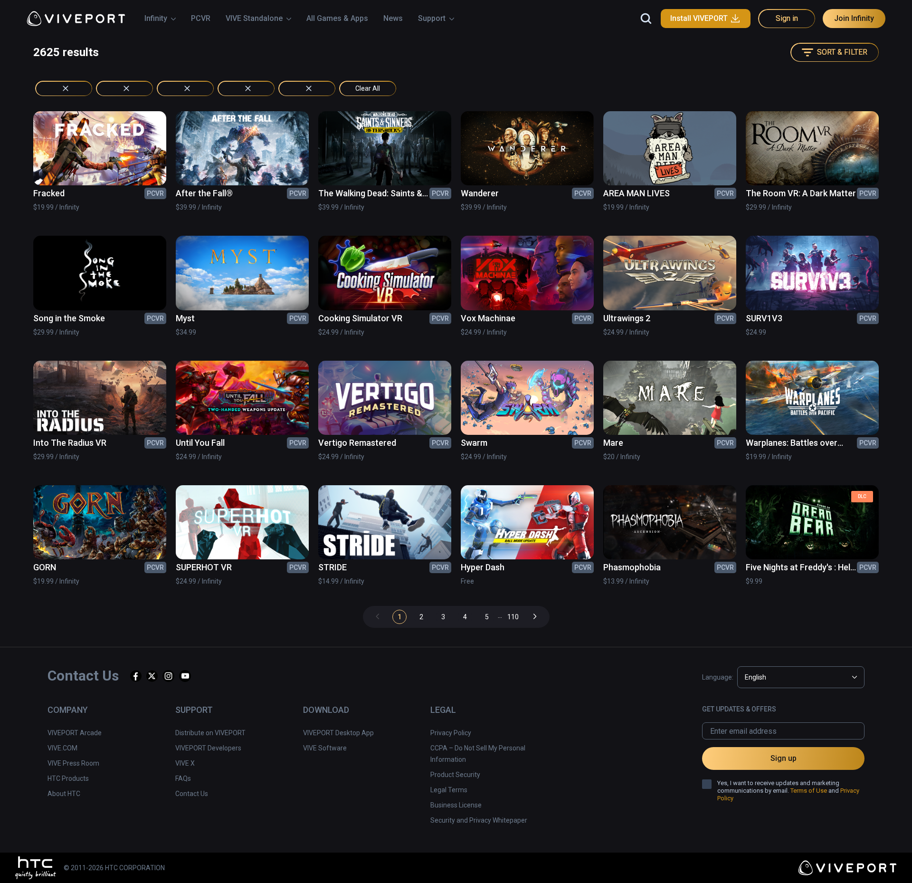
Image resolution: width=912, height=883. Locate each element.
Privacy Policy (450, 733)
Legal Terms (448, 790)
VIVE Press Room (73, 763)
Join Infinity (854, 18)
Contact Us (191, 793)
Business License (456, 805)
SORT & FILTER (842, 52)
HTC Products (68, 778)
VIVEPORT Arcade (75, 733)
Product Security (455, 774)
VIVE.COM (62, 748)
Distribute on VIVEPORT (210, 733)
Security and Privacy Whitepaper (478, 820)
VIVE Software (325, 748)
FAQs (183, 778)
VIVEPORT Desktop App (338, 733)
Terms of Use (808, 790)
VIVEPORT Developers (208, 748)
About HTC (64, 793)
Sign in (787, 18)
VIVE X (185, 763)
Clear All (367, 88)
